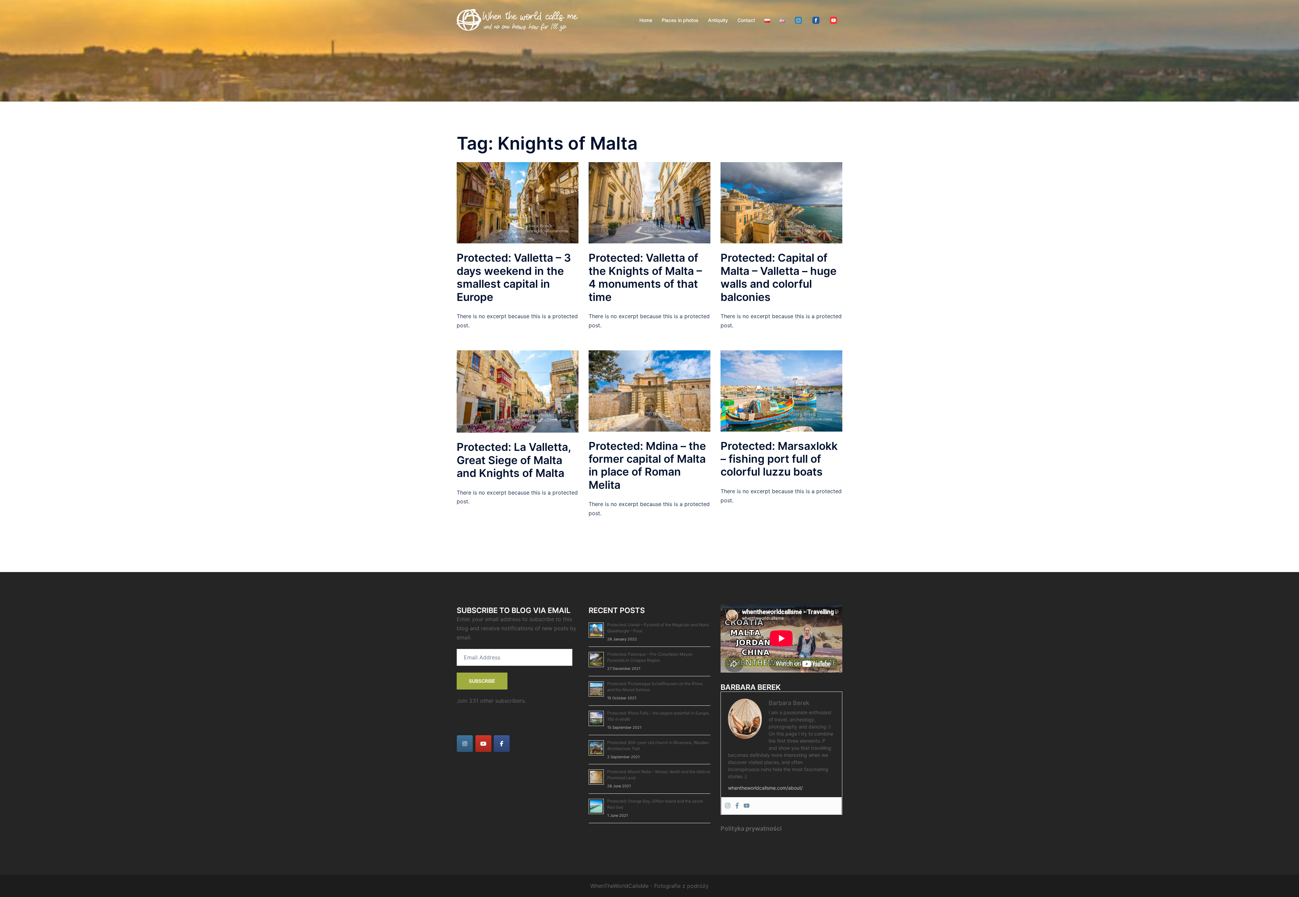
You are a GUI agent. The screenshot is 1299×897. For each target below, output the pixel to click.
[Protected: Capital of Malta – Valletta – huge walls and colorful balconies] (781, 202)
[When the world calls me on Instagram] (465, 743)
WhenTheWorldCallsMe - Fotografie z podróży (649, 885)
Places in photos (680, 20)
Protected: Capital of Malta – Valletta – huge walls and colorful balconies (779, 277)
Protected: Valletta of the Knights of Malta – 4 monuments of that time (645, 277)
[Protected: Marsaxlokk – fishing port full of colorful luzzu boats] (781, 390)
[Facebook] (737, 806)
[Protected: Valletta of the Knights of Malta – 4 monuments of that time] (649, 202)
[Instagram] (728, 806)
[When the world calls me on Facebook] (502, 743)
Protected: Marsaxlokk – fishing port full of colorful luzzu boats (779, 459)
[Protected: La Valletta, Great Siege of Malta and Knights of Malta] (517, 391)
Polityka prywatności (751, 828)
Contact (746, 20)
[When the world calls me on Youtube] (483, 743)
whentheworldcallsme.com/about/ (765, 788)
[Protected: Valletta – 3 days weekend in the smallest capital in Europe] (517, 202)
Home (645, 20)
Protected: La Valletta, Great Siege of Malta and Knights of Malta (514, 460)
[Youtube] (747, 806)
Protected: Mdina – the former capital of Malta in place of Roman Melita (647, 465)
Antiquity (718, 20)
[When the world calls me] (517, 19)
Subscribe (482, 681)
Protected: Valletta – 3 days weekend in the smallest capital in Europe (514, 277)
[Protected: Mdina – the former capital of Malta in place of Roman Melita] (649, 390)
